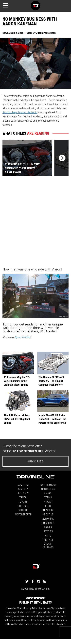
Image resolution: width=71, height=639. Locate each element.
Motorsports (23, 514)
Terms (48, 497)
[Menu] (5, 5)
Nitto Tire (34, 588)
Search (48, 493)
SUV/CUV (23, 489)
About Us (48, 514)
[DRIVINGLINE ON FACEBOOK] (33, 581)
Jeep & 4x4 (23, 493)
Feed (48, 506)
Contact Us (48, 489)
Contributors (48, 484)
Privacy (48, 501)
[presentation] (61, 158)
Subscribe (35, 461)
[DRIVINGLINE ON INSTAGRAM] (38, 581)
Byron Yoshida (22, 337)
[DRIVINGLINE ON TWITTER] (27, 581)
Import (23, 501)
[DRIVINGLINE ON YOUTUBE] (44, 581)
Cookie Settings (48, 545)
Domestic (23, 484)
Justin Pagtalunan (46, 32)
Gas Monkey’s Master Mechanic (19, 112)
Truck (23, 497)
